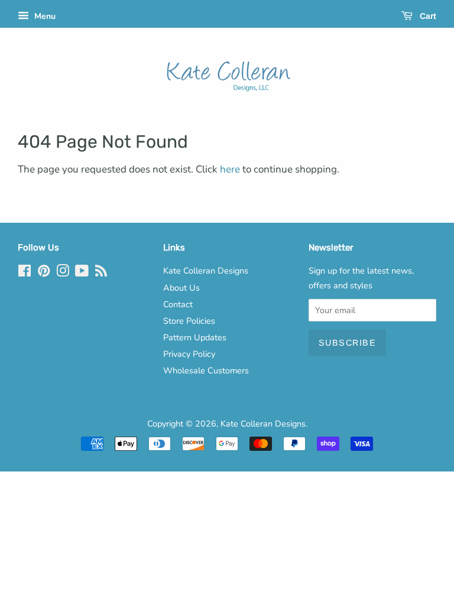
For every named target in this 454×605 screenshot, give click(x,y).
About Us (181, 288)
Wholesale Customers (206, 370)
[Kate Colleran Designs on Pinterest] (43, 273)
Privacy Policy (189, 354)
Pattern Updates (194, 337)
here (230, 169)
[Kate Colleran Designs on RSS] (101, 273)
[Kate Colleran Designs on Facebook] (24, 273)
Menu (44, 16)
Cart (426, 16)
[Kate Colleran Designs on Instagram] (62, 273)
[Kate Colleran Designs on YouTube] (82, 273)
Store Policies (189, 321)
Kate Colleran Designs (205, 271)
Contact (178, 304)
